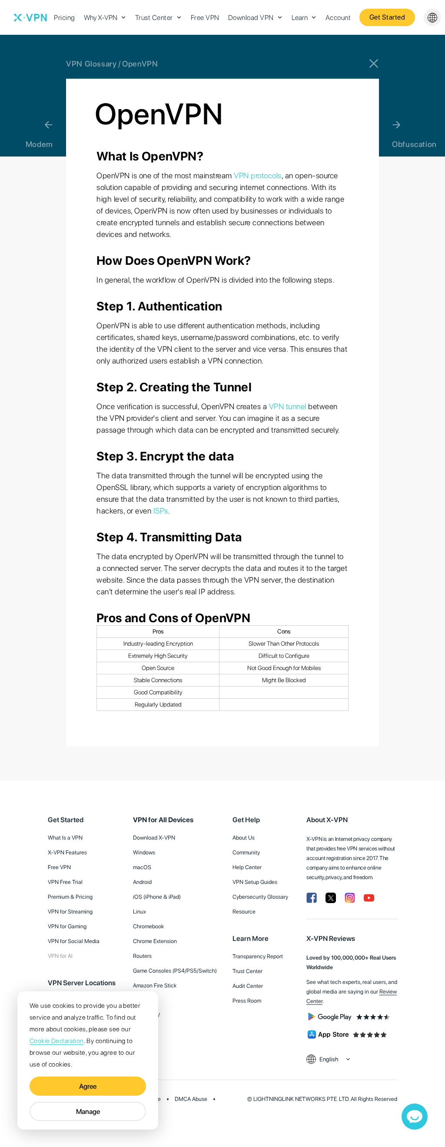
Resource (244, 911)
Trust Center (154, 17)
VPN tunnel (287, 406)
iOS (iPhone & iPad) (157, 897)
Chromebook (148, 926)
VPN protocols (258, 175)
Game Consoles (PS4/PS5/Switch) (175, 970)
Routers (142, 956)
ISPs (160, 510)
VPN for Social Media (74, 941)
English (329, 1059)
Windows (144, 852)
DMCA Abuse (191, 1099)
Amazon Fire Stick (154, 985)
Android (142, 882)
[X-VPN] (30, 17)
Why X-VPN (100, 17)
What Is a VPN (65, 837)
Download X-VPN (154, 837)
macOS (142, 867)
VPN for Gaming (67, 926)
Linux (139, 911)
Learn (300, 17)
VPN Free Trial (65, 882)
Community (246, 852)
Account (338, 17)
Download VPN (251, 17)
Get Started (387, 17)
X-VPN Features (67, 852)
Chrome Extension (155, 941)
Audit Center (247, 986)
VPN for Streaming (70, 911)
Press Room (246, 1000)
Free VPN (205, 17)
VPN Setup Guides (254, 882)
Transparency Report (257, 956)
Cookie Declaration (57, 1041)
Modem (39, 144)
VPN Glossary (91, 63)
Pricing (64, 17)
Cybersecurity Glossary (260, 897)
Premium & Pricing (70, 897)
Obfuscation (414, 144)
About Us (243, 837)
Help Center (247, 867)
